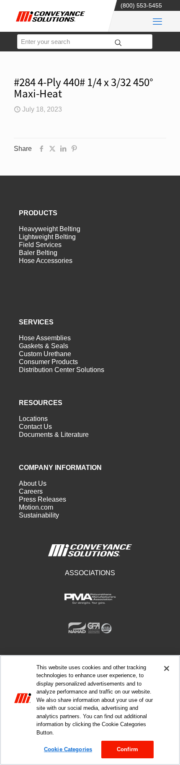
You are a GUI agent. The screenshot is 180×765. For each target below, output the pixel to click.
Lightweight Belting (47, 236)
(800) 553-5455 (141, 5)
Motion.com (36, 507)
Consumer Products (48, 361)
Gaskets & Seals (43, 345)
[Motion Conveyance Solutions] (54, 23)
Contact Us (35, 426)
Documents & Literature (54, 434)
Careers (31, 491)
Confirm (127, 749)
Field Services (40, 244)
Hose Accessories (45, 260)
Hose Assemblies (45, 338)
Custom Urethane (45, 353)
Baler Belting (38, 252)
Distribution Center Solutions (61, 369)
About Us (32, 483)
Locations (33, 418)
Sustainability (39, 515)
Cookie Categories (68, 749)
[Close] (166, 668)
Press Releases (42, 499)
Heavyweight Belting (49, 228)
